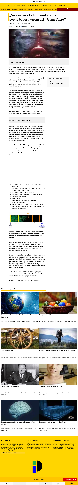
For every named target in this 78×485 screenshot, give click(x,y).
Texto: (10, 26)
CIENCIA (23, 5)
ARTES (36, 5)
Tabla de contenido (57, 78)
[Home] (71, 484)
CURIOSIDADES (61, 5)
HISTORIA (16, 5)
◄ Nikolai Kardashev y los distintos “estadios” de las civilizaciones (17, 9)
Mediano (24, 26)
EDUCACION (53, 5)
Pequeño (17, 26)
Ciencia (19, 23)
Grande (32, 26)
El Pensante (39, 1)
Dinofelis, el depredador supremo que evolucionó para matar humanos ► (52, 9)
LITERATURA (44, 5)
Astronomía (13, 23)
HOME (10, 5)
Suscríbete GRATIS (71, 479)
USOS (70, 5)
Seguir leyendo (11, 450)
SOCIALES (30, 5)
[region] (58, 100)
